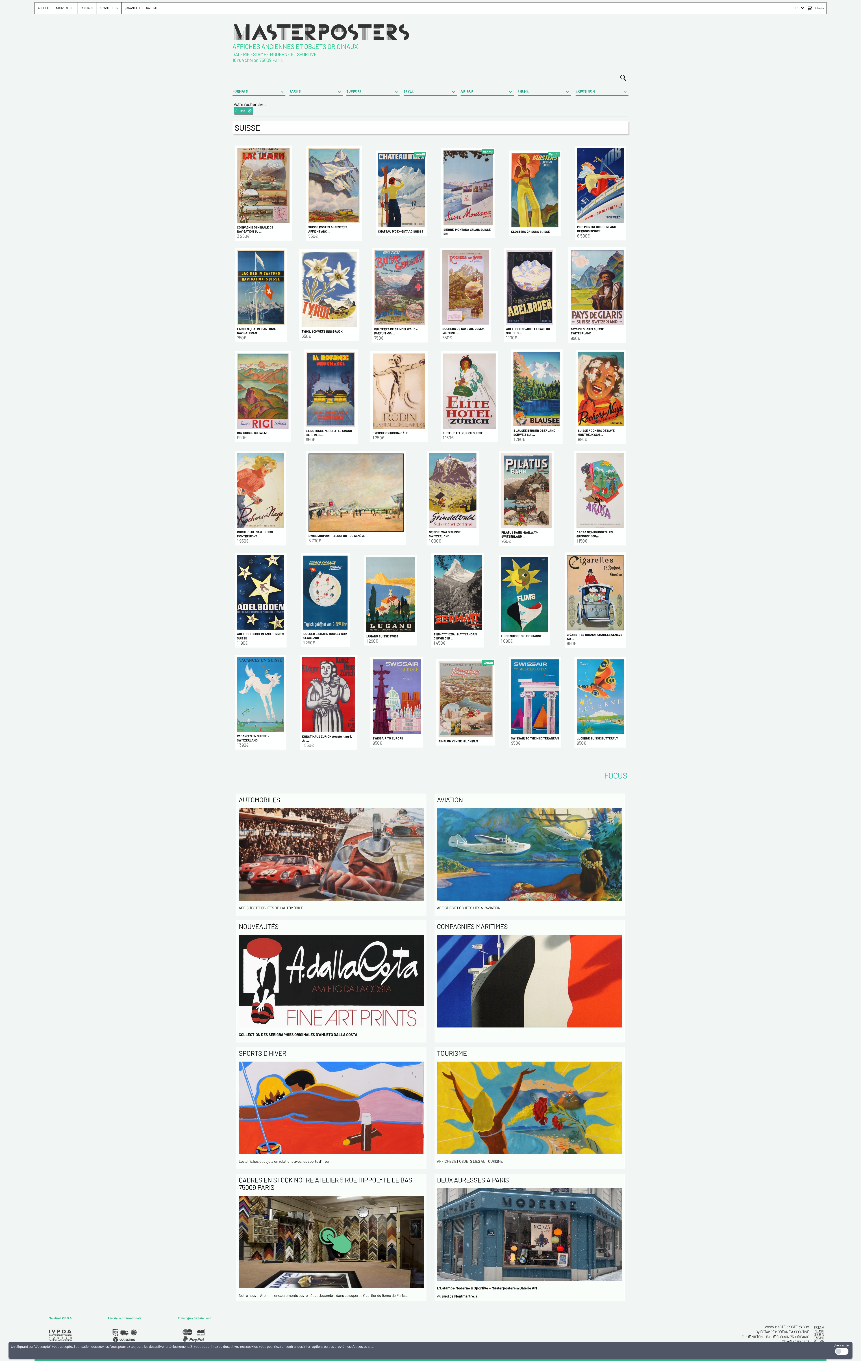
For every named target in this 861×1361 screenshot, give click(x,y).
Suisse (240, 111)
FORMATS (240, 91)
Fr (796, 8)
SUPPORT (354, 91)
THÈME (523, 91)
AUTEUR (467, 91)
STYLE (409, 91)
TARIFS (295, 91)
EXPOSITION (585, 91)
